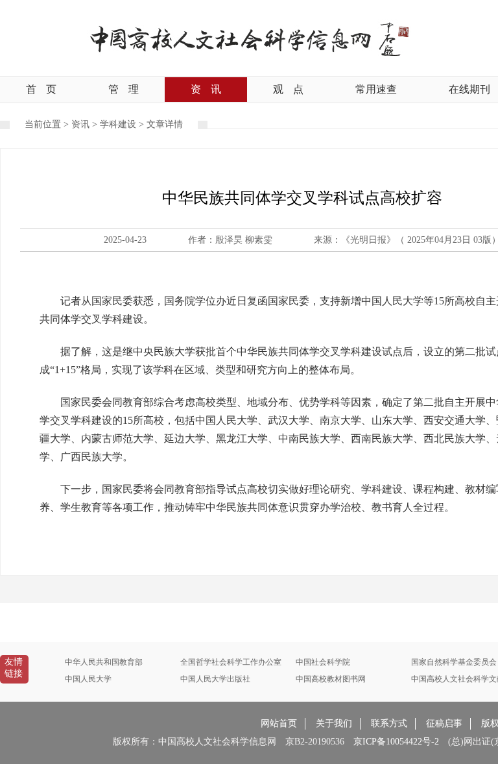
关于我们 (334, 723)
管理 (123, 89)
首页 (41, 89)
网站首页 (279, 723)
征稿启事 (444, 723)
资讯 (206, 89)
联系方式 (389, 723)
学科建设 (118, 124)
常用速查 (376, 89)
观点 (288, 89)
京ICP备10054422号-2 (396, 741)
